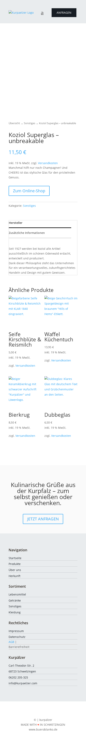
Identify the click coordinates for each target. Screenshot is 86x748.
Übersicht (14, 123)
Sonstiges (29, 123)
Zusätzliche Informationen (27, 233)
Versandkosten (48, 163)
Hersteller (15, 223)
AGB (11, 642)
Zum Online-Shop (29, 190)
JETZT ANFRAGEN (43, 519)
